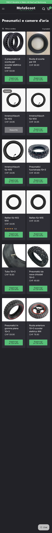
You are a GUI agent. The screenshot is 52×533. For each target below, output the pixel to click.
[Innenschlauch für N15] (13, 151)
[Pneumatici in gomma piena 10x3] (13, 309)
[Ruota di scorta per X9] (38, 43)
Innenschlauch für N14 (36, 117)
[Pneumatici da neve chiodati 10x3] (38, 255)
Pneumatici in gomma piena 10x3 (11, 328)
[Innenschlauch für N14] (38, 100)
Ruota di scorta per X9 (36, 60)
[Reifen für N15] (38, 202)
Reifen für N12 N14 (12, 219)
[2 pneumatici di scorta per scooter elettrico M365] (13, 43)
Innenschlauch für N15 (12, 168)
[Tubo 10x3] (13, 255)
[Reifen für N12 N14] (13, 202)
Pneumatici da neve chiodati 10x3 (36, 274)
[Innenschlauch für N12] (13, 100)
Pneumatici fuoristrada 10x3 (37, 168)
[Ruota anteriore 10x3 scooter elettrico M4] (38, 309)
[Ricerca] (43, 9)
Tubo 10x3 (10, 271)
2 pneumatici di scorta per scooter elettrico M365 (13, 63)
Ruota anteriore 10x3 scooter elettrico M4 (37, 328)
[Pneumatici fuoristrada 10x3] (38, 151)
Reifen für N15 (36, 217)
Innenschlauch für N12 (12, 117)
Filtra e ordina (10, 29)
